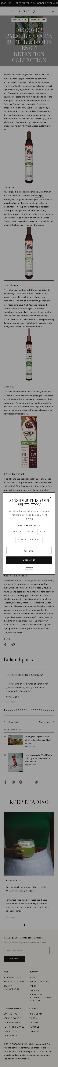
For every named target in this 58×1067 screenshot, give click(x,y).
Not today (29, 568)
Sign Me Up (29, 560)
